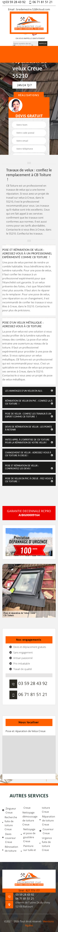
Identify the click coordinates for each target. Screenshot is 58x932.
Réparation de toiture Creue (48, 820)
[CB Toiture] (29, 22)
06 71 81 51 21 (42, 2)
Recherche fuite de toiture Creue (11, 823)
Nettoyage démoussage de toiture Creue (29, 818)
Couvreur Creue (48, 831)
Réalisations (28, 95)
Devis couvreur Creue (10, 838)
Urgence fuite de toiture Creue (47, 844)
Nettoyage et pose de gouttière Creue (29, 835)
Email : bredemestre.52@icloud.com (29, 9)
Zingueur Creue (11, 810)
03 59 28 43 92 (15, 2)
